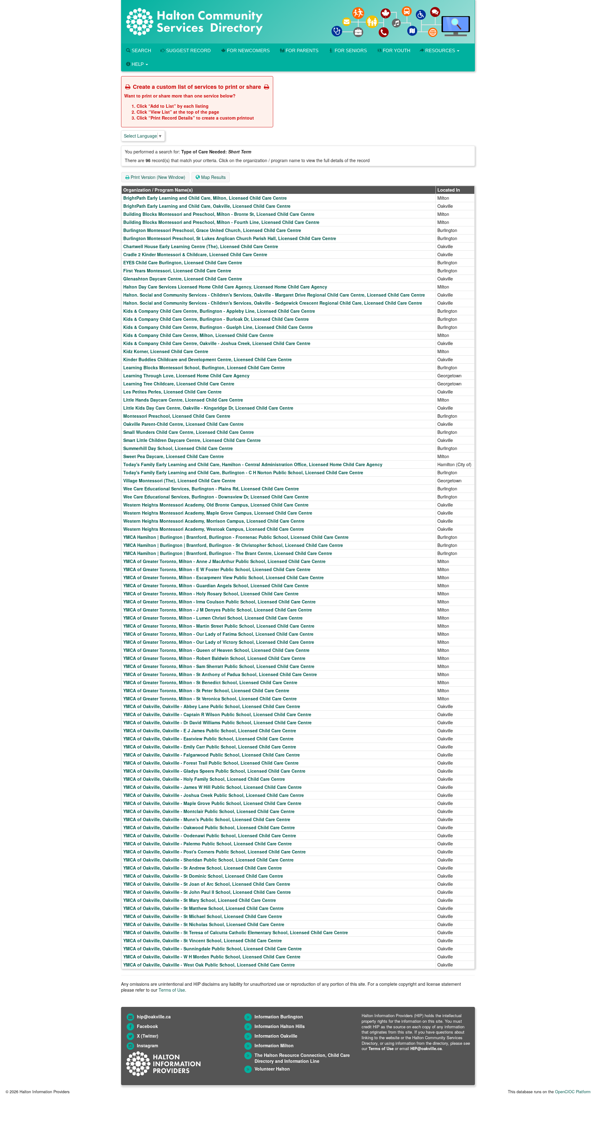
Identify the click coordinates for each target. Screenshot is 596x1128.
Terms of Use (172, 990)
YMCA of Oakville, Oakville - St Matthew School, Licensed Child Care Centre (203, 908)
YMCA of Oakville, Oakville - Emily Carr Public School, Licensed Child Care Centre (209, 747)
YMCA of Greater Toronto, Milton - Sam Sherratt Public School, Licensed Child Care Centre (218, 666)
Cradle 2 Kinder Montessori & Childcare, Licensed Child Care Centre (195, 254)
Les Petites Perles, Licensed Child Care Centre (172, 392)
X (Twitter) (147, 1036)
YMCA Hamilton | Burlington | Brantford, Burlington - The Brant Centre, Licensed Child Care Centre (227, 553)
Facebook (147, 1026)
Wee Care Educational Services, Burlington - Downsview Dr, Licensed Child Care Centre (216, 497)
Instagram (147, 1045)
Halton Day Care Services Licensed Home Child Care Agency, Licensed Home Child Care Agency (225, 287)
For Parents (302, 50)
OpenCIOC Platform (572, 1091)
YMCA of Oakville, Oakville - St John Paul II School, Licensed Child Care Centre (207, 892)
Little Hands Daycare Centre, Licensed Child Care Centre (183, 400)
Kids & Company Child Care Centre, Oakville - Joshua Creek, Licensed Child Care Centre (216, 343)
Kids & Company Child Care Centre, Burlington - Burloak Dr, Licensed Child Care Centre (216, 319)
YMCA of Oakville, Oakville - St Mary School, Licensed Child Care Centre (199, 900)
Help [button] (137, 64)
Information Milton (274, 1045)
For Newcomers (248, 50)
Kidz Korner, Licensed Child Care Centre (165, 351)
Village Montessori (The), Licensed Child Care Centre (179, 480)
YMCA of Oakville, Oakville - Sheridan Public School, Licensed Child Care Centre (208, 860)
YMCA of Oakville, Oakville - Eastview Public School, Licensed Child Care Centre (208, 738)
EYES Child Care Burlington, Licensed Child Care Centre (182, 262)
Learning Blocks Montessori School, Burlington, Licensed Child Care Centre (204, 367)
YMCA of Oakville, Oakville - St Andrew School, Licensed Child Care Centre (202, 868)
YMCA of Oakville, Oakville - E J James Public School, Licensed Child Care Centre (209, 730)
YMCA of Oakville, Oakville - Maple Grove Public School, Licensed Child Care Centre (212, 803)
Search (140, 50)
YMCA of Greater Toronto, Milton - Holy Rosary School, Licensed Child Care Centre (211, 593)
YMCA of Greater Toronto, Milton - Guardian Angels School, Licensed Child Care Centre (216, 585)
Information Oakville (276, 1036)
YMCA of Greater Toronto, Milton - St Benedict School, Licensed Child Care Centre (210, 682)
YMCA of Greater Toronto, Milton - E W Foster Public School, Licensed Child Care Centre (216, 569)
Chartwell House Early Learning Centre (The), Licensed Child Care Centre (200, 246)
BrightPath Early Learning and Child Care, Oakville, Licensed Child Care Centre (207, 206)
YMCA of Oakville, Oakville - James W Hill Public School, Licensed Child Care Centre (212, 787)
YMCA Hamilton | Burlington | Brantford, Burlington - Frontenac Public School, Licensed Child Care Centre (236, 537)
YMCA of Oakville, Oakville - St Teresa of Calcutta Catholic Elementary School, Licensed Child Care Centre (235, 932)
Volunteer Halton (272, 1069)
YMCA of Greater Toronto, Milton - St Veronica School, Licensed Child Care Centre (210, 698)
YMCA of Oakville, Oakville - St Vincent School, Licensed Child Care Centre (202, 940)
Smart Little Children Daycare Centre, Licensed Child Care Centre (192, 440)
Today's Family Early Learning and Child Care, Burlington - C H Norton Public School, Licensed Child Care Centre (243, 472)
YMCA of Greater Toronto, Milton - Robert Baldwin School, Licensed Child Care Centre (214, 658)
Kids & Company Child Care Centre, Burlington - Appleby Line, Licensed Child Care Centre (219, 311)
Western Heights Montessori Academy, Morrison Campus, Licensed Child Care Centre (214, 521)
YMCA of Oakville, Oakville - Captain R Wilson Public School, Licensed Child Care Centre (217, 714)
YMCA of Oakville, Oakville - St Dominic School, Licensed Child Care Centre (203, 876)
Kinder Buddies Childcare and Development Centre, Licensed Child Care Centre (207, 359)
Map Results (213, 177)
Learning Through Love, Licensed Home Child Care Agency (186, 375)
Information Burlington (279, 1016)
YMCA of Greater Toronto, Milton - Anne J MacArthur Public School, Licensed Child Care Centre (224, 561)
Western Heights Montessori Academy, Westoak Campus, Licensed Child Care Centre (213, 529)
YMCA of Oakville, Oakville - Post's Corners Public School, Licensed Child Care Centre (214, 851)
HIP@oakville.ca (426, 1048)
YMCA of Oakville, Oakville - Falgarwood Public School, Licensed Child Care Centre (211, 755)
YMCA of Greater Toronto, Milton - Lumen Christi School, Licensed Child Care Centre (213, 618)
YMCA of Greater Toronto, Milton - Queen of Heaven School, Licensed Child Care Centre (216, 650)
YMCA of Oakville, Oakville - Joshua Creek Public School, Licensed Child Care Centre (213, 795)
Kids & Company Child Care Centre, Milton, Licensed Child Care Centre (198, 335)
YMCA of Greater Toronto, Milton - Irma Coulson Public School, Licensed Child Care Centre (219, 601)
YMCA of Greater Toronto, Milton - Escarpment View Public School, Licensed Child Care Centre (223, 577)
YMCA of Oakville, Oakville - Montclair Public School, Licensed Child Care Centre (209, 811)
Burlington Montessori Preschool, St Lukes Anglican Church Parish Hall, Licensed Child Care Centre (229, 238)
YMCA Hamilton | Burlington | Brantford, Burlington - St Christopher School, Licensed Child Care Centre (233, 545)
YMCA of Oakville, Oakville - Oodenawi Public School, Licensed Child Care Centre (209, 835)
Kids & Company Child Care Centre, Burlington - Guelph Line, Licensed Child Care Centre (218, 327)
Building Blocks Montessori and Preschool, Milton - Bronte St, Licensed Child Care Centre (218, 214)
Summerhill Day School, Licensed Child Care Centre (178, 448)
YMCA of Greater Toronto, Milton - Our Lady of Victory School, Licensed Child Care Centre (218, 642)
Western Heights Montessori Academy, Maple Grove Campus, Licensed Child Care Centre (217, 513)
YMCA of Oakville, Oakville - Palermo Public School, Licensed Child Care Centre (207, 843)
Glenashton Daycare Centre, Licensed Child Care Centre (182, 278)
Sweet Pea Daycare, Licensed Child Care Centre (173, 456)
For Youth (396, 50)
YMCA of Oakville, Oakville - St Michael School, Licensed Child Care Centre (202, 916)
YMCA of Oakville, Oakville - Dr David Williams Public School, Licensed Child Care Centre (217, 722)
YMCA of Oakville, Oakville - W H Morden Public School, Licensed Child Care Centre (211, 956)
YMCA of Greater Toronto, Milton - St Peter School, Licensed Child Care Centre (206, 690)
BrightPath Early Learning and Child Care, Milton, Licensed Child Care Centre (205, 198)
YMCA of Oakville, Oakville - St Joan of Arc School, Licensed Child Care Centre (206, 884)
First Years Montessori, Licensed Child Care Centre (177, 270)
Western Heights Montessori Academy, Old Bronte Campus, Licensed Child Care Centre (216, 505)
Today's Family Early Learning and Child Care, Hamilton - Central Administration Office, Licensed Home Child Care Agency (252, 464)
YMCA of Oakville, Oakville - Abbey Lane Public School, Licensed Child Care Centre (211, 706)
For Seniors (351, 50)
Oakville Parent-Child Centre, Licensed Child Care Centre (183, 424)
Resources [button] (440, 50)
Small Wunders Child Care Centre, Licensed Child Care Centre (188, 432)
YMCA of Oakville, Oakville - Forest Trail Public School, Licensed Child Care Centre (211, 763)
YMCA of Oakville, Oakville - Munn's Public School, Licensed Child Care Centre (206, 819)
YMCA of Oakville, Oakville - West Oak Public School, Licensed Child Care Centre (209, 965)
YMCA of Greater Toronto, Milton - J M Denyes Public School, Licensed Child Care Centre (217, 610)
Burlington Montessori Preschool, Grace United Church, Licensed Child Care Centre (212, 230)
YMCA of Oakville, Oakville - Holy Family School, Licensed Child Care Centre (204, 779)
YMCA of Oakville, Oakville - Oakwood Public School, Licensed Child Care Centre (209, 827)
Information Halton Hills (280, 1026)
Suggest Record (188, 50)
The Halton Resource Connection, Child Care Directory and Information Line (302, 1058)
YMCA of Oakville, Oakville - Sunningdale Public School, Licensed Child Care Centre (212, 948)
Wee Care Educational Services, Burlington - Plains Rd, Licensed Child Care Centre (211, 488)
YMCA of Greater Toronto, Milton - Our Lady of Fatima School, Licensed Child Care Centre (218, 634)
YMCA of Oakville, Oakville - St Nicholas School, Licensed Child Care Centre (203, 924)
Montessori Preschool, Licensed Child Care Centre (176, 416)
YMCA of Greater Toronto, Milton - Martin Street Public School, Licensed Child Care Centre (218, 626)
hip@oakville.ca (154, 1016)
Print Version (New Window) (157, 177)
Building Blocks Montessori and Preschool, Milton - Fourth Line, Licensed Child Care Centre (221, 222)
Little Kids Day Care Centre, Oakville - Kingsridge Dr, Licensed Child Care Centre (208, 408)
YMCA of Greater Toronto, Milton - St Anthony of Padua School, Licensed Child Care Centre (220, 674)
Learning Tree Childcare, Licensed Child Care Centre (178, 383)
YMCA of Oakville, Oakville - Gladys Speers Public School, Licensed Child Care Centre (214, 771)
